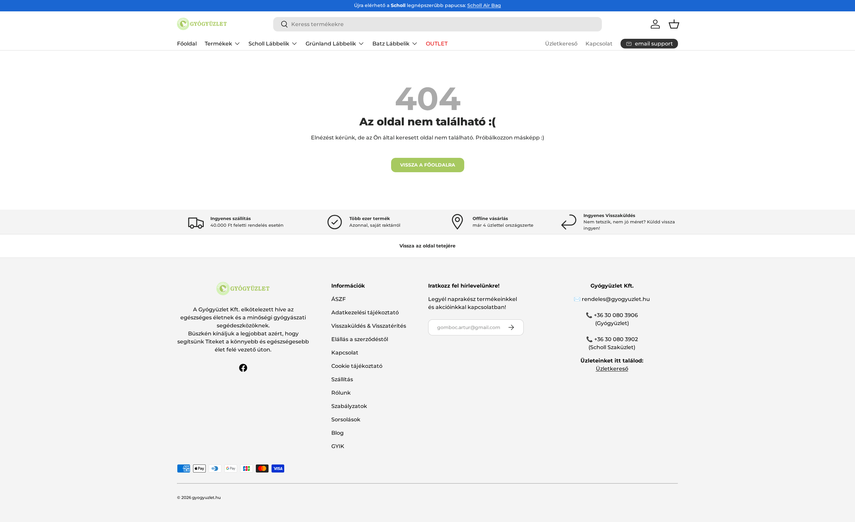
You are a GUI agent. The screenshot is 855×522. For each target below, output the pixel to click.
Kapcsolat (599, 43)
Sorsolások (345, 419)
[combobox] (437, 24)
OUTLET (437, 43)
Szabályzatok (349, 406)
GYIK (337, 446)
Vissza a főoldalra (427, 165)
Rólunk (341, 393)
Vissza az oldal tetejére (427, 246)
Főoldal (187, 43)
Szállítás (342, 379)
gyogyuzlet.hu (206, 497)
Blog (337, 433)
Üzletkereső (561, 43)
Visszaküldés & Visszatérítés (368, 326)
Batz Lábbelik (390, 43)
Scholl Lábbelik (268, 43)
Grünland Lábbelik (331, 43)
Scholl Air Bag (484, 5)
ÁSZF (338, 299)
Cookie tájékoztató (356, 366)
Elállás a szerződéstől (359, 339)
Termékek (218, 43)
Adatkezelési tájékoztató (365, 312)
